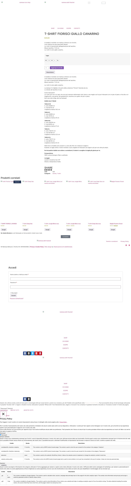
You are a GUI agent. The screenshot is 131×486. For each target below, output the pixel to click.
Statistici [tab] (2, 463)
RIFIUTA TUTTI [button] (15, 410)
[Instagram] (29, 399)
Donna (54, 173)
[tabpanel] (65, 449)
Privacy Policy (125, 241)
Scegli (4, 229)
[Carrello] (104, 3)
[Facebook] (25, 399)
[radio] (46, 60)
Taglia (47, 55)
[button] (89, 3)
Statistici (10, 408)
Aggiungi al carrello (57, 68)
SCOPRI (68, 28)
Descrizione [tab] (50, 72)
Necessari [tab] (3, 433)
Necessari (4, 408)
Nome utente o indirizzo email (22, 274)
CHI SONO (60, 28)
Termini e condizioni (112, 241)
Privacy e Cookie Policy (37, 246)
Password (16, 282)
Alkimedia (69, 246)
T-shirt (59, 173)
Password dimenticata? (16, 298)
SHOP (52, 28)
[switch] (0, 465)
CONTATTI (77, 28)
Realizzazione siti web (60, 246)
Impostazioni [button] (4, 410)
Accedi (13, 295)
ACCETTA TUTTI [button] (28, 410)
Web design (48, 246)
